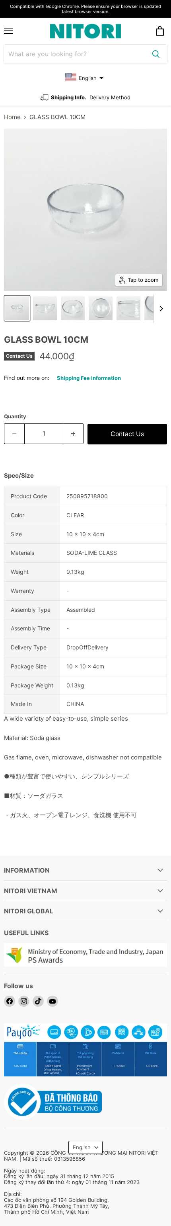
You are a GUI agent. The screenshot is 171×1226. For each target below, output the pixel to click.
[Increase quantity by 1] (73, 433)
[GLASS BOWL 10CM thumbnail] (100, 308)
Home (12, 117)
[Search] (156, 54)
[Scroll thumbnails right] (160, 308)
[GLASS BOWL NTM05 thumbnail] (17, 308)
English (82, 1147)
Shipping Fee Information (89, 378)
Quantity (15, 416)
